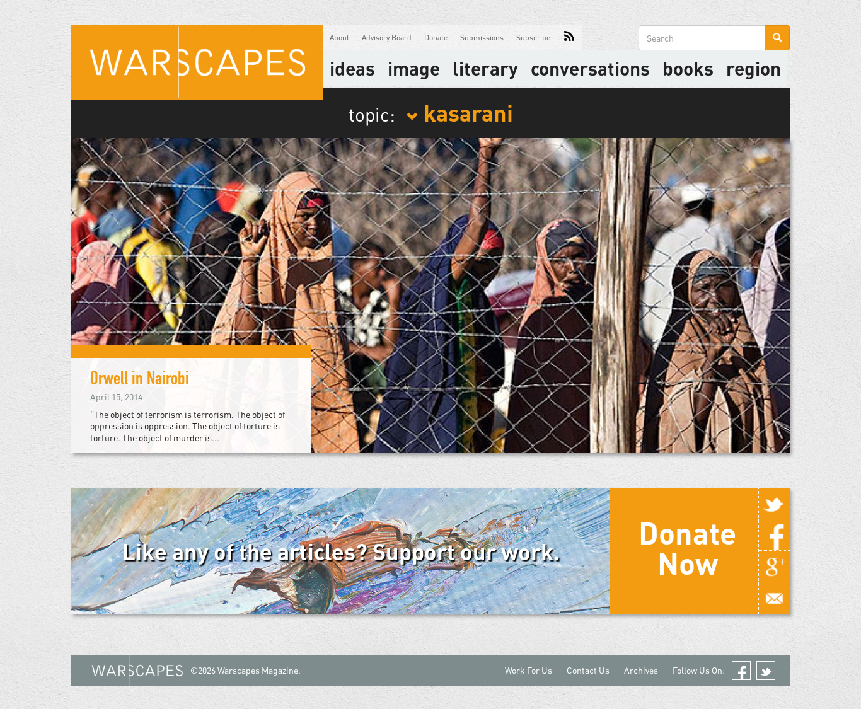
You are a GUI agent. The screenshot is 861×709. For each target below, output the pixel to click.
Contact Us (588, 670)
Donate (436, 37)
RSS (569, 37)
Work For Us (528, 670)
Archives (641, 670)
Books (688, 68)
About (339, 37)
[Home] (197, 62)
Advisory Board (387, 37)
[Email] (774, 598)
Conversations (590, 68)
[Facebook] (774, 535)
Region (753, 68)
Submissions (482, 37)
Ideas (352, 68)
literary (485, 68)
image (414, 68)
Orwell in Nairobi (139, 380)
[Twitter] (774, 503)
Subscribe (533, 37)
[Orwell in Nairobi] (430, 294)
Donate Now (687, 547)
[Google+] (774, 566)
